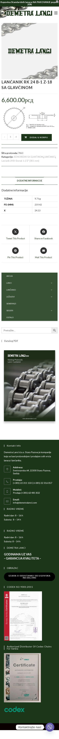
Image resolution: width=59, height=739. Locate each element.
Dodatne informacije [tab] (29, 180)
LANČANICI (49, 157)
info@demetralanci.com (25, 502)
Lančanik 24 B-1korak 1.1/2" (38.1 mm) (20, 160)
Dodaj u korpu (39, 137)
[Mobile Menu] (56, 13)
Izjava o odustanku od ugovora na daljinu (29, 576)
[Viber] (49, 727)
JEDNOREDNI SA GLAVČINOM (28, 157)
